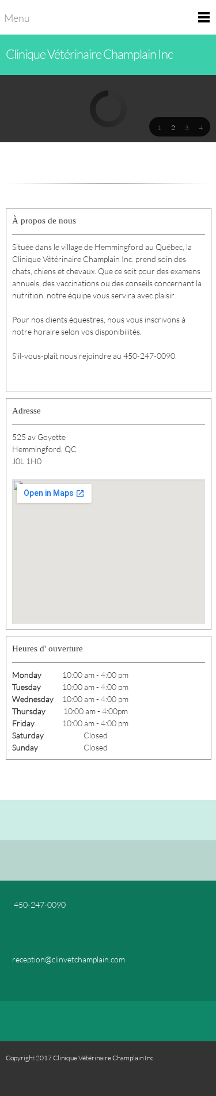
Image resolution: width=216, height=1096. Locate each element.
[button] (159, 127)
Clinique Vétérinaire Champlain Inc (89, 54)
